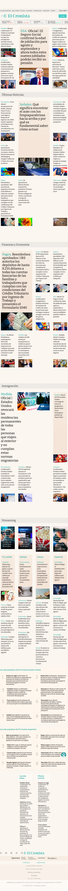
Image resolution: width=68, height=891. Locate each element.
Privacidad (34, 875)
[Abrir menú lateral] (2, 16)
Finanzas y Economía (15, 244)
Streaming (46, 10)
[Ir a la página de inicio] (16, 16)
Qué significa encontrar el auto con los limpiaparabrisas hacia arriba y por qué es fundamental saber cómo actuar (19, 717)
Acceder (62, 16)
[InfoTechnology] (42, 858)
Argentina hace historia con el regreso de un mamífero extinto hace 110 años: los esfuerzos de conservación (19, 755)
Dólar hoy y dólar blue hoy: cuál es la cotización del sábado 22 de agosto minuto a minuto (53, 764)
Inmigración (38, 10)
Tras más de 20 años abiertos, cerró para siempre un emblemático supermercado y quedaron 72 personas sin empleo (18, 737)
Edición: (62, 10)
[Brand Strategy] (24, 858)
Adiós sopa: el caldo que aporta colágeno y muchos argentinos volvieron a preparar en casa (19, 746)
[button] (63, 754)
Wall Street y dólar (18, 10)
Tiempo (53, 10)
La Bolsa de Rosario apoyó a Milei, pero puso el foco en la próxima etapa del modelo (53, 746)
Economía (29, 10)
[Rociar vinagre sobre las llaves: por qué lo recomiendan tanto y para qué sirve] (60, 222)
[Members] (52, 858)
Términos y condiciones (34, 872)
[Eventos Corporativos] (32, 858)
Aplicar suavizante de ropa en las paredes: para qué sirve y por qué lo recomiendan (53, 736)
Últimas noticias (5, 10)
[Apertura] (15, 858)
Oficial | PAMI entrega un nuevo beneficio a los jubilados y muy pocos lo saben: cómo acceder (53, 754)
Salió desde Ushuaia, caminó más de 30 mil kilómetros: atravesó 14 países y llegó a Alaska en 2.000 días (18, 765)
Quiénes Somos (41, 862)
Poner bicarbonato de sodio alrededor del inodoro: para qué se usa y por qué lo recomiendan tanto (19, 701)
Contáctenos (26, 862)
